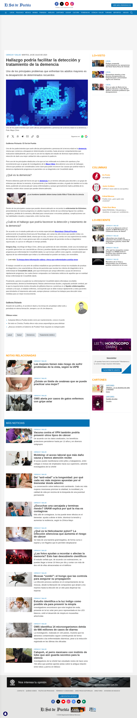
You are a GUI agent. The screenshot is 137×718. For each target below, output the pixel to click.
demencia (82, 148)
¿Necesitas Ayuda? (68, 696)
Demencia (30, 335)
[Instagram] (72, 4)
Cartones (60, 12)
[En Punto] (96, 176)
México (28, 12)
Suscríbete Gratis (111, 370)
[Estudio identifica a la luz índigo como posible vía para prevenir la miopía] (19, 608)
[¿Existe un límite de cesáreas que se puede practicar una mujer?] (19, 384)
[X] (62, 4)
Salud (19, 335)
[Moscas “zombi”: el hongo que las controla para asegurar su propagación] (19, 583)
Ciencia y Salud (97, 12)
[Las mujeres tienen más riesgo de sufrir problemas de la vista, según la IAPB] (19, 367)
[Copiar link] (32, 136)
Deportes (117, 12)
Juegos (126, 12)
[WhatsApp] (17, 136)
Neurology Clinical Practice (66, 231)
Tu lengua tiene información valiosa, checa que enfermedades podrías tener (47, 260)
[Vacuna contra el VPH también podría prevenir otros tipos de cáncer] (19, 438)
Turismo (108, 12)
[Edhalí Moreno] (96, 198)
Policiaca (20, 12)
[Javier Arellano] (96, 187)
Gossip (68, 12)
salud (10, 335)
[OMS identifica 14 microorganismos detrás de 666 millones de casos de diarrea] (19, 634)
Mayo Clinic (50, 164)
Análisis (51, 12)
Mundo (35, 12)
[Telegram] (22, 136)
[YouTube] (67, 4)
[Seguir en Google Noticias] (86, 136)
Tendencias (85, 12)
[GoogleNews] (74, 701)
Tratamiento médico (47, 335)
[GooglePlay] (84, 701)
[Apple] (79, 701)
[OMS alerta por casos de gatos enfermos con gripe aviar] (19, 403)
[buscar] (131, 12)
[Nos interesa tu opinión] (68, 682)
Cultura (76, 12)
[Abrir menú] (5, 12)
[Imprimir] (37, 136)
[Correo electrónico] (27, 136)
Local (12, 12)
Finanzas (42, 12)
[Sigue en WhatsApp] (82, 136)
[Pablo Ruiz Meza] (96, 209)
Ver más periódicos (122, 5)
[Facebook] (57, 4)
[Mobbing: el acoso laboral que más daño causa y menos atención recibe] (19, 461)
